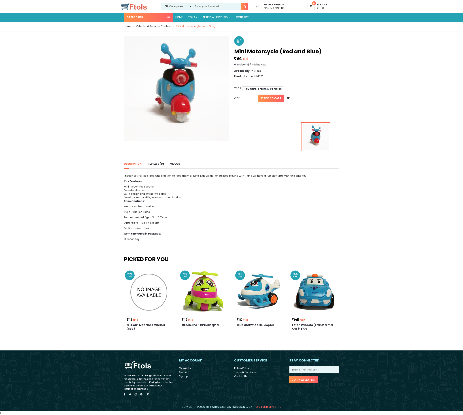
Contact (242, 17)
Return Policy (241, 368)
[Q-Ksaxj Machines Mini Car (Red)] (149, 292)
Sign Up (279, 8)
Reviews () (156, 164)
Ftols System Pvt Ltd (267, 407)
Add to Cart (272, 98)
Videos (175, 164)
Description (133, 164)
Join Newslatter (303, 380)
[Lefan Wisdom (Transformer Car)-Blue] (314, 292)
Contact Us (240, 376)
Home (179, 17)
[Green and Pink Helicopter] (204, 292)
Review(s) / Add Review (250, 64)
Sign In (268, 8)
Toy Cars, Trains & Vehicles (263, 89)
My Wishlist (185, 368)
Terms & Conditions (245, 372)
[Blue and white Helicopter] (259, 292)
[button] (280, 4)
